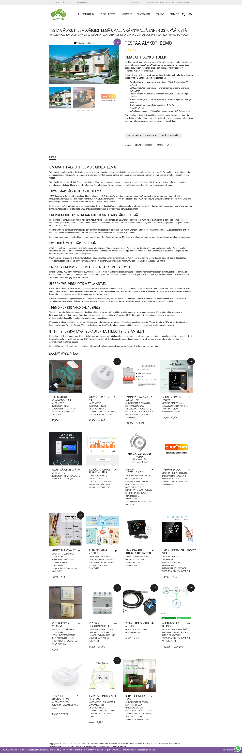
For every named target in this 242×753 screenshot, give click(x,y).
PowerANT (110, 635)
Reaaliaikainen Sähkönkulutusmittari (138, 552)
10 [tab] (87, 111)
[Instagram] (132, 3)
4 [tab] (79, 111)
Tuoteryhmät (143, 14)
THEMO (104, 487)
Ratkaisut (174, 14)
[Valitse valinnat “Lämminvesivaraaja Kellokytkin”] (153, 397)
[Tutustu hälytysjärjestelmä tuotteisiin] (79, 470)
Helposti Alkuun (86, 14)
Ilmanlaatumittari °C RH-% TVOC (101, 697)
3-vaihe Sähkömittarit (134, 557)
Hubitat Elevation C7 (64, 550)
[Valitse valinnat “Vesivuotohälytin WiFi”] (116, 397)
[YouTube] (136, 3)
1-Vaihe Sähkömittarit (97, 476)
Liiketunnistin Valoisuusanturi (61, 398)
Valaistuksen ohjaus (134, 719)
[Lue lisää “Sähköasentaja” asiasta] (190, 470)
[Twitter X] (139, 3)
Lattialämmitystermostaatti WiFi (179, 552)
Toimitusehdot (104, 746)
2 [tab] (77, 111)
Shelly (98, 487)
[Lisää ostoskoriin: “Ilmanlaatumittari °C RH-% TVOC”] (116, 696)
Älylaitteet (67, 3)
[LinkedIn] (141, 3)
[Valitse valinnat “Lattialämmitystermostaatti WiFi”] (189, 550)
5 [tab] (81, 111)
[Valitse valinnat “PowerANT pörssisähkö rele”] (116, 623)
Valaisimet (140, 717)
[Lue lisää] (116, 470)
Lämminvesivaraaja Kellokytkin (136, 398)
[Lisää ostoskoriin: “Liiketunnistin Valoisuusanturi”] (79, 397)
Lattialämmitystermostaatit (174, 476)
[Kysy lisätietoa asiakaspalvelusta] (153, 696)
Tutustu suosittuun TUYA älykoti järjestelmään (155, 135)
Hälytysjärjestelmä (64, 469)
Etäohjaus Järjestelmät (99, 632)
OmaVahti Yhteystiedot (58, 746)
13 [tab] (91, 111)
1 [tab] (76, 111)
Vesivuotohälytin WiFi (99, 398)
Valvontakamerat (132, 502)
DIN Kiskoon (129, 406)
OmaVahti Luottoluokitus (134, 471)
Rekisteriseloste (119, 746)
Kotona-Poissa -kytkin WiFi (61, 625)
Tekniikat (160, 14)
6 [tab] (82, 111)
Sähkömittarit (168, 482)
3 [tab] (78, 111)
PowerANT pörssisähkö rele (99, 625)
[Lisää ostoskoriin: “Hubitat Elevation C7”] (79, 550)
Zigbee (177, 412)
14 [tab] (92, 111)
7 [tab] (83, 111)
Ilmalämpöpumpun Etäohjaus (64, 409)
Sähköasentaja (171, 469)
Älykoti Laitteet (107, 14)
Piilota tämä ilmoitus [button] (231, 750)
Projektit (183, 406)
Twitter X (159, 145)
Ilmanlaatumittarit (97, 705)
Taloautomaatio (109, 412)
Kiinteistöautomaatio (97, 409)
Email (169, 145)
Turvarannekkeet (132, 499)
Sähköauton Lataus (133, 562)
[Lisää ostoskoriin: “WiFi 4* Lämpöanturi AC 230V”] (153, 623)
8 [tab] (84, 111)
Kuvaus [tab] (52, 156)
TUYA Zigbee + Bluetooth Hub (60, 697)
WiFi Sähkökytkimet (59, 644)
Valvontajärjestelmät (61, 479)
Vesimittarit (104, 415)
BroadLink (143, 476)
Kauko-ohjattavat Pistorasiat (101, 481)
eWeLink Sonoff (138, 479)
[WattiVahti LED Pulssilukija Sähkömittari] (153, 550)
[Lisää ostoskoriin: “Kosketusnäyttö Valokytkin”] (190, 397)
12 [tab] (89, 111)
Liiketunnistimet (58, 412)
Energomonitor (107, 557)
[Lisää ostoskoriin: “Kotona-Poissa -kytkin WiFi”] (79, 623)
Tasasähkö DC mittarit (98, 565)
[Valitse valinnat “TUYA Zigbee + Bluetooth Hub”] (79, 696)
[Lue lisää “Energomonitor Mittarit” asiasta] (116, 550)
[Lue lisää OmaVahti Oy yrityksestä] (153, 470)
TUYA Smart (93, 415)
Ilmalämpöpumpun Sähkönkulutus (100, 471)
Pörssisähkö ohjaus (133, 412)
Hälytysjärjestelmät (60, 406)
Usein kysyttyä (90, 746)
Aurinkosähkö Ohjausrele (170, 625)
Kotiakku (175, 632)
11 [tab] (88, 111)
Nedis (67, 412)
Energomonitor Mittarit (98, 552)
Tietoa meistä (75, 746)
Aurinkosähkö (144, 403)
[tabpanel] (60, 97)
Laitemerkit (126, 14)
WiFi (59, 415)
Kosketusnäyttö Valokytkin (172, 398)
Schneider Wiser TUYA (135, 697)
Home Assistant (144, 409)
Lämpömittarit (94, 484)
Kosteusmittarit (95, 412)
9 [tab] (86, 111)
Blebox (128, 629)
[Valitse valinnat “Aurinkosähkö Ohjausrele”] (189, 623)
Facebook (148, 145)
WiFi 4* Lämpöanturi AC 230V (137, 625)
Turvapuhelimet (82, 3)
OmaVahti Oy (54, 3)
